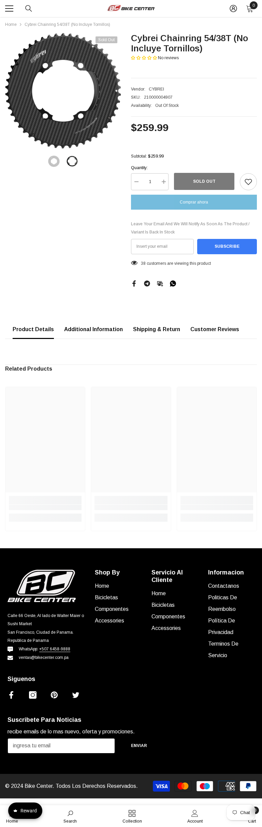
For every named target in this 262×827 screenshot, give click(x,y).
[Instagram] (33, 695)
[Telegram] (147, 283)
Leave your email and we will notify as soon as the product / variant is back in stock (190, 228)
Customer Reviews (214, 329)
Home (11, 24)
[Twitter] (76, 695)
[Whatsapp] (173, 283)
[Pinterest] (54, 695)
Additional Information (93, 329)
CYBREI (156, 89)
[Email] (160, 283)
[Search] (29, 8)
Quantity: (139, 167)
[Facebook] (134, 283)
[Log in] (233, 8)
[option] (63, 91)
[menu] (9, 8)
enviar (139, 745)
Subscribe (227, 246)
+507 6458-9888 (54, 649)
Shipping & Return (156, 329)
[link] (45, 507)
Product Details (33, 329)
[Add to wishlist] (248, 181)
